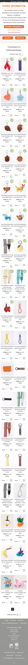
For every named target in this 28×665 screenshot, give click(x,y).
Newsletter (20, 620)
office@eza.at (14, 639)
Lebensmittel (20, 652)
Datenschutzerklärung (14, 32)
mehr (3, 58)
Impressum (13, 620)
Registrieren (20, 38)
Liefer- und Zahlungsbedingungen (10, 623)
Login (25, 1)
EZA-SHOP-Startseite (9, 652)
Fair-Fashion (18, 655)
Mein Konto (20, 1)
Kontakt (7, 620)
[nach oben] (14, 662)
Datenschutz (23, 623)
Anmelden (7, 38)
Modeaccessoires (20, 658)
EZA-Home (13, 1)
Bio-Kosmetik (10, 655)
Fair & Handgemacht (8, 658)
